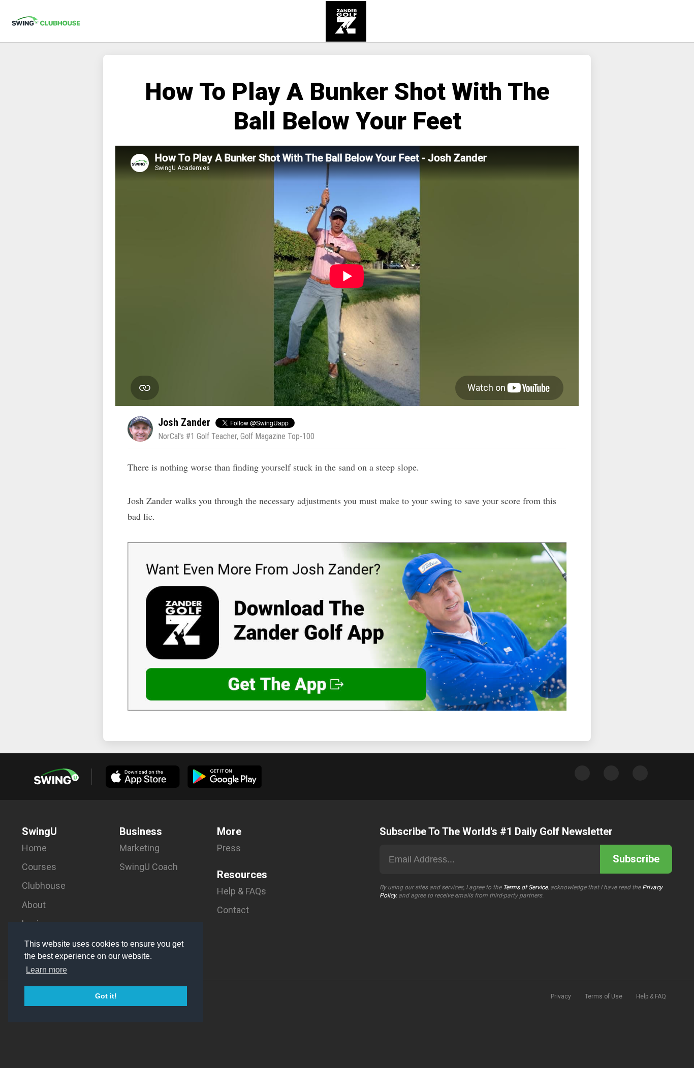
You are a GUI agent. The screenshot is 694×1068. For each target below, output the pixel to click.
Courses (39, 866)
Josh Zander (184, 422)
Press (229, 848)
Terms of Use (603, 996)
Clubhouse (44, 885)
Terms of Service (525, 887)
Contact (233, 910)
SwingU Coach (148, 866)
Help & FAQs (241, 891)
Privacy (561, 996)
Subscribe (636, 859)
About (34, 904)
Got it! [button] (106, 996)
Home (34, 848)
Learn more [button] (46, 969)
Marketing (139, 848)
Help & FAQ (651, 996)
